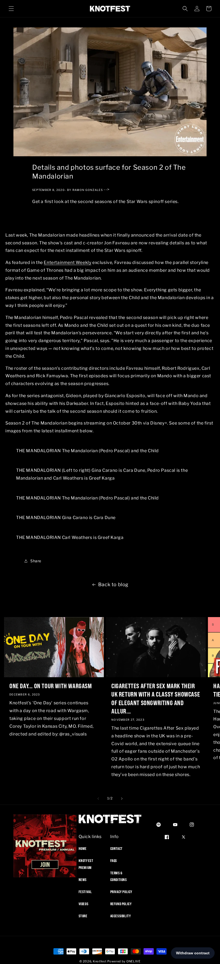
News (83, 880)
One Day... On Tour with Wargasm (50, 686)
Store (83, 916)
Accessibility (120, 916)
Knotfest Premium (86, 863)
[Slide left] (98, 798)
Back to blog (113, 584)
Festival (85, 892)
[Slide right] (122, 798)
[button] (11, 9)
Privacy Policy (121, 892)
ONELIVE (133, 961)
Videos (84, 904)
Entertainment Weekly (67, 262)
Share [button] (35, 561)
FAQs (113, 860)
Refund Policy (121, 904)
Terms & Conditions (118, 876)
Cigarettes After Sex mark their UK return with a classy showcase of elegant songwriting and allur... (155, 698)
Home (83, 848)
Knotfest (100, 961)
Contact (116, 848)
